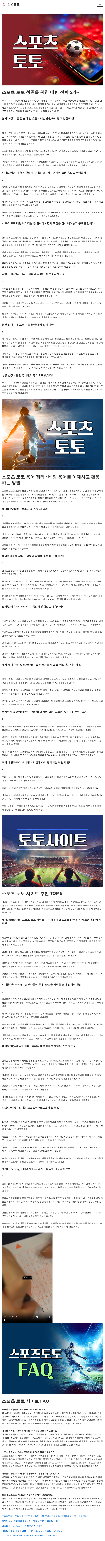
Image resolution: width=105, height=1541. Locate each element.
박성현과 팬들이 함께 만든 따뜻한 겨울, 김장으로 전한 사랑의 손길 (32, 1531)
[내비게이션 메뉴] (100, 4)
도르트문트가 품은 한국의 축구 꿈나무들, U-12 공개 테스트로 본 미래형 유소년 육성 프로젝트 (44, 1516)
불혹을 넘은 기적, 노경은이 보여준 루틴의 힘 (22, 1526)
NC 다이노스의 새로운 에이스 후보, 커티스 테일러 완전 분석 (29, 1535)
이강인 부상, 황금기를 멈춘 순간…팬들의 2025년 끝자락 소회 (30, 1521)
